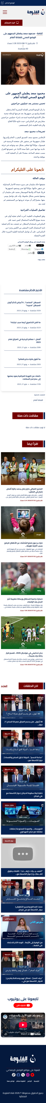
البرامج (29, 1081)
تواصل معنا (10, 1081)
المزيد (4, 686)
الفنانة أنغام (38, 400)
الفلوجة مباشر (21, 1081)
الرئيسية (36, 1081)
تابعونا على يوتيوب (23, 999)
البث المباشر (10, 23)
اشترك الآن (21, 1005)
